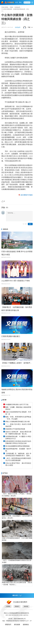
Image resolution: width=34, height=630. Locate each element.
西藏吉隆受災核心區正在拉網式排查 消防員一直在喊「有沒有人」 (17, 583)
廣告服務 (17, 624)
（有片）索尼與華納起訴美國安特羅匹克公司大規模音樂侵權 (18, 459)
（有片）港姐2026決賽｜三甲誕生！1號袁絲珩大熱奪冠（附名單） (16, 495)
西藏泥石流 (10, 2)
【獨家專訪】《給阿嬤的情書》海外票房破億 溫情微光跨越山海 (16, 308)
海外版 (26, 606)
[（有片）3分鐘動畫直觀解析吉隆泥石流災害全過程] (17, 550)
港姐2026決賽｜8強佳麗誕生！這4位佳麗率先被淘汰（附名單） (17, 517)
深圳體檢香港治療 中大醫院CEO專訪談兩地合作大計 (18, 437)
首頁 (16, 2)
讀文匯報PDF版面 (27, 195)
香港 (20, 2)
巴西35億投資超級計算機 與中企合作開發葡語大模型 (16, 253)
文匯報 (8, 606)
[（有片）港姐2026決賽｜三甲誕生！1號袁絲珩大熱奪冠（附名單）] (17, 484)
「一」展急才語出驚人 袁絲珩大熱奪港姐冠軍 (18, 425)
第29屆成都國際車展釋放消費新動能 (17, 446)
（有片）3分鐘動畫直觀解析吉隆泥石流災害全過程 (16, 561)
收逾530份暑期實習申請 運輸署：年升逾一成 (18, 413)
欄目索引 (15, 595)
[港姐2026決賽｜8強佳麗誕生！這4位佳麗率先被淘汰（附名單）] (17, 506)
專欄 (11, 7)
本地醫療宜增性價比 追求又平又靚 (16, 404)
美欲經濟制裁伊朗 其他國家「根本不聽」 (18, 450)
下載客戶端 (27, 2)
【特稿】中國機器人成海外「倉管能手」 (16, 363)
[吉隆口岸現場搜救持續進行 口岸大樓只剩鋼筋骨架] (17, 528)
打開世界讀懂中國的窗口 (10, 336)
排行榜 (4, 400)
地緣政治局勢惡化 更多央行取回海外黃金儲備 (16, 391)
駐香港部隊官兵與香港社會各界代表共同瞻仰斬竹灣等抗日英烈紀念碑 (18, 442)
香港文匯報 (4, 7)
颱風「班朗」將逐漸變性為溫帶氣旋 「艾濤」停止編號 (18, 418)
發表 (30, 224)
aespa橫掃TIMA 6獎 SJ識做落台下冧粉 (15, 281)
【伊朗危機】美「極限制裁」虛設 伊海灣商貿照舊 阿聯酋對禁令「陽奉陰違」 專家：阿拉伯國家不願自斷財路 (18, 455)
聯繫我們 (8, 624)
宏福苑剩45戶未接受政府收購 (15, 429)
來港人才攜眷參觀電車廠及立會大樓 (17, 421)
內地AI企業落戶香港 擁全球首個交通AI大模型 (18, 464)
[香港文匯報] (2, 2)
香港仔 (17, 606)
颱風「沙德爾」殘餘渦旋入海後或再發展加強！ (18, 408)
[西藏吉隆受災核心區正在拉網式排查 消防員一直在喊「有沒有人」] (17, 572)
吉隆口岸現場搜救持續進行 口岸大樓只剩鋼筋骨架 (17, 539)
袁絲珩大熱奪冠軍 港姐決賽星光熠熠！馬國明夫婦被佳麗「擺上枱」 (18, 433)
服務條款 (26, 624)
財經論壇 (17, 7)
